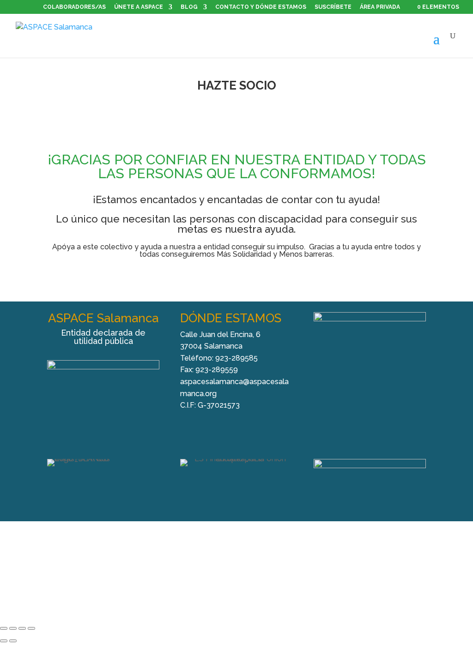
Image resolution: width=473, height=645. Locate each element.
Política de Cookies (185, 570)
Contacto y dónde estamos (260, 7)
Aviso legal (127, 570)
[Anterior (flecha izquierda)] (3, 640)
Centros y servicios (139, 557)
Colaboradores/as (74, 7)
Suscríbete (333, 7)
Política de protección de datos (274, 570)
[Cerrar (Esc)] (31, 628)
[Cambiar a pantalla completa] (13, 628)
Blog (189, 7)
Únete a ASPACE (138, 7)
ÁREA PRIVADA (380, 7)
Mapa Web (237, 584)
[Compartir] (22, 628)
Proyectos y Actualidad (287, 557)
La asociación (78, 557)
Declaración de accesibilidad (379, 570)
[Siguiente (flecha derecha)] (13, 640)
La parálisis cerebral (210, 557)
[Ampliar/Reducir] (3, 628)
